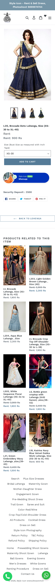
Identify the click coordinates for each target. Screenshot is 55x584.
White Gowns (38, 563)
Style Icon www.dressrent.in (30, 581)
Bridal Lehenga (16, 483)
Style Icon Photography (28, 530)
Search (15, 478)
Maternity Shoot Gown (20, 553)
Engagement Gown (27, 494)
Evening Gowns (36, 558)
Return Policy (19, 535)
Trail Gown (17, 504)
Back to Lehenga (29, 218)
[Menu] (49, 17)
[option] (14, 113)
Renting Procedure (18, 568)
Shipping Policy (38, 540)
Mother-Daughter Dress (27, 489)
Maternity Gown (38, 483)
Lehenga (43, 553)
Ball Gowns (16, 558)
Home (10, 548)
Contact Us (27, 573)
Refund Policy (16, 540)
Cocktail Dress (36, 520)
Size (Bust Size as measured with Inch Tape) (24, 146)
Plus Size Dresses (33, 478)
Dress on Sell (27, 525)
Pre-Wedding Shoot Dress (27, 499)
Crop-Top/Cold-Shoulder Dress (27, 514)
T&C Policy (37, 535)
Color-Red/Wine (27, 509)
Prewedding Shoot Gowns (33, 548)
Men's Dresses (17, 563)
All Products (17, 520)
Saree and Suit (35, 504)
